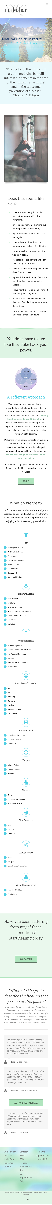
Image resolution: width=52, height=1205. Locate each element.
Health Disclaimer (33, 1192)
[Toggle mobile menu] (47, 4)
